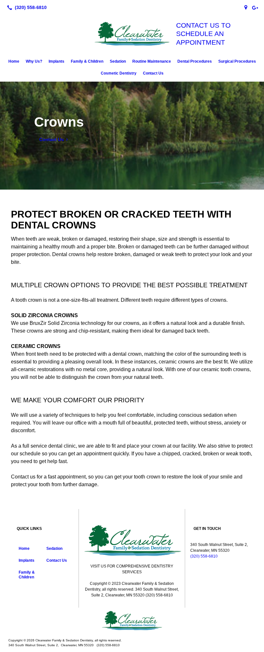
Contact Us (153, 73)
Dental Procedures (194, 61)
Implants (56, 61)
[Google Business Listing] (245, 7)
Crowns (59, 122)
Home (13, 61)
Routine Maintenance (151, 61)
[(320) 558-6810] (26, 7)
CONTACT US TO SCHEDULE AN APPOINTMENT (203, 34)
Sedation (118, 61)
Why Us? (34, 61)
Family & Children (87, 61)
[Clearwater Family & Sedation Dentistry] (132, 620)
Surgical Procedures (237, 61)
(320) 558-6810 (204, 556)
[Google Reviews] (254, 7)
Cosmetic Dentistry (119, 73)
